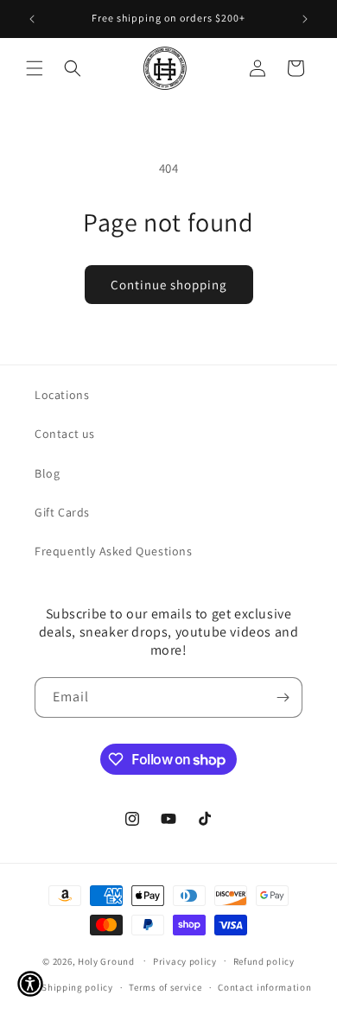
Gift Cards (62, 512)
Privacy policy (185, 961)
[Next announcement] (305, 19)
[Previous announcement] (32, 19)
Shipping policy (77, 987)
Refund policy (264, 961)
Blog (47, 473)
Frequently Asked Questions (114, 551)
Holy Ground (107, 960)
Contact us (65, 433)
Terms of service (165, 987)
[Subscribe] (283, 697)
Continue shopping (169, 284)
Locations (62, 394)
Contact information (264, 987)
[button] (35, 68)
